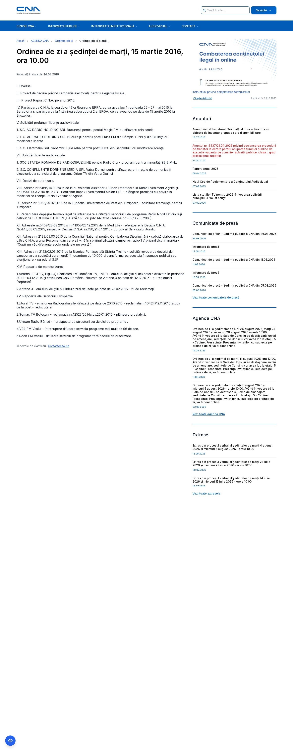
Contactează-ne (58, 346)
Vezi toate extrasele (206, 493)
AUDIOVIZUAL (158, 26)
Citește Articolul (202, 98)
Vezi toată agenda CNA (209, 414)
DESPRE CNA (25, 26)
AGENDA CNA (40, 40)
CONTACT (188, 26)
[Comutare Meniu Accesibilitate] (10, 740)
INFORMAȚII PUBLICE (62, 26)
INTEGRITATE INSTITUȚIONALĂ (112, 26)
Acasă (21, 40)
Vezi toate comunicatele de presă (216, 297)
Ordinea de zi (64, 40)
